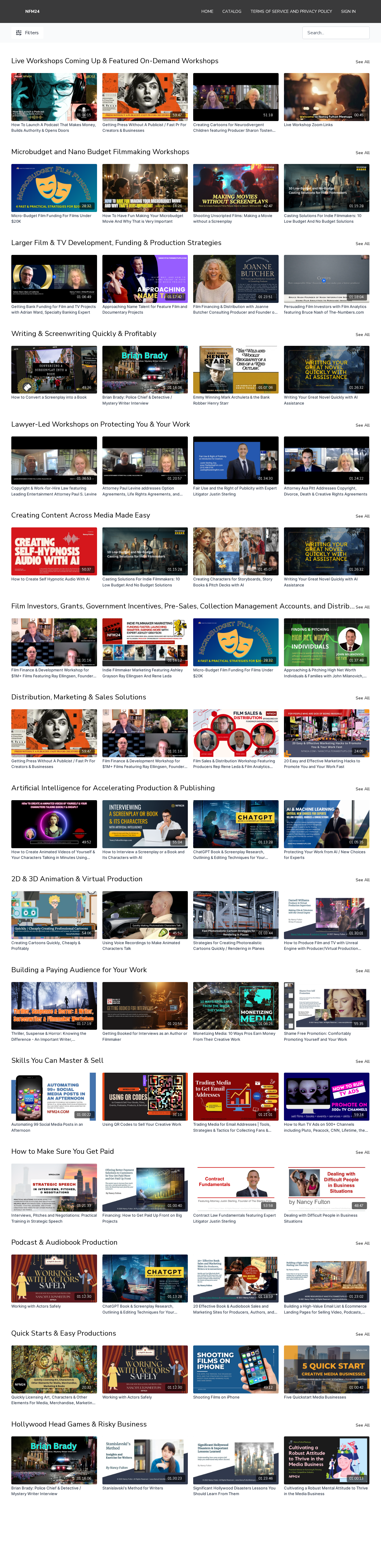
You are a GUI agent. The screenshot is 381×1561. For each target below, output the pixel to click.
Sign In (348, 11)
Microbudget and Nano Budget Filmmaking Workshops (100, 152)
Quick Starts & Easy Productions (63, 1333)
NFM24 (32, 11)
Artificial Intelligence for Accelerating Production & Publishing (113, 788)
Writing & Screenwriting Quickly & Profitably (83, 333)
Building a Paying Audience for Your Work (79, 970)
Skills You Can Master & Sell (57, 1060)
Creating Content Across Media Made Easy (80, 515)
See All (363, 62)
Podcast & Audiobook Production (64, 1242)
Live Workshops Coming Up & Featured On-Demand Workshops (114, 61)
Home (207, 11)
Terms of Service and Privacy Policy (291, 11)
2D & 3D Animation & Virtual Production (77, 879)
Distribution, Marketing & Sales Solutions (78, 697)
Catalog (231, 11)
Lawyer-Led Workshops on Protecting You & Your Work (100, 424)
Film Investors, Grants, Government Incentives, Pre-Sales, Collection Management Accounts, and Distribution (183, 606)
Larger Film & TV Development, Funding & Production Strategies (116, 242)
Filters (32, 33)
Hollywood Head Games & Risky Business (79, 1424)
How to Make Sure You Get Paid (62, 1151)
